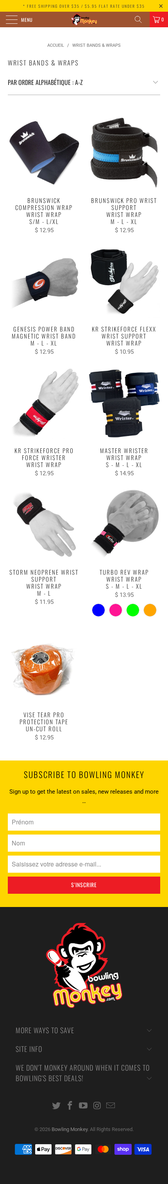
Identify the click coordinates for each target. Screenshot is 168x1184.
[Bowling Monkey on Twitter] (57, 1106)
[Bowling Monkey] (84, 19)
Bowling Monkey (70, 1129)
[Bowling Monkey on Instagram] (97, 1106)
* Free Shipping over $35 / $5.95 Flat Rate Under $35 (84, 6)
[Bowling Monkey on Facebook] (70, 1106)
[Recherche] (141, 19)
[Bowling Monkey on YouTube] (83, 1106)
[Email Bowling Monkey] (111, 1106)
